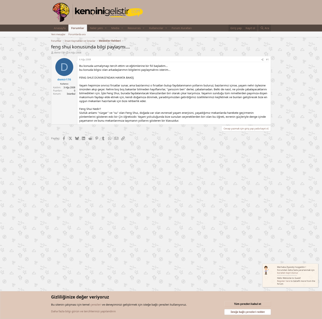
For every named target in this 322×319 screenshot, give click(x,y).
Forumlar (77, 28)
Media (115, 28)
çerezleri (95, 304)
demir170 (59, 52)
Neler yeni (96, 28)
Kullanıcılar (156, 28)
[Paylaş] (262, 60)
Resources (134, 28)
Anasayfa (60, 28)
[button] (105, 28)
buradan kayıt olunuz (287, 272)
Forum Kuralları (182, 28)
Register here (283, 281)
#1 (267, 59)
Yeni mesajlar (58, 34)
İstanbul (71, 93)
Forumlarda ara (77, 34)
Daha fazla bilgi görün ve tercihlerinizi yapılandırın (83, 311)
